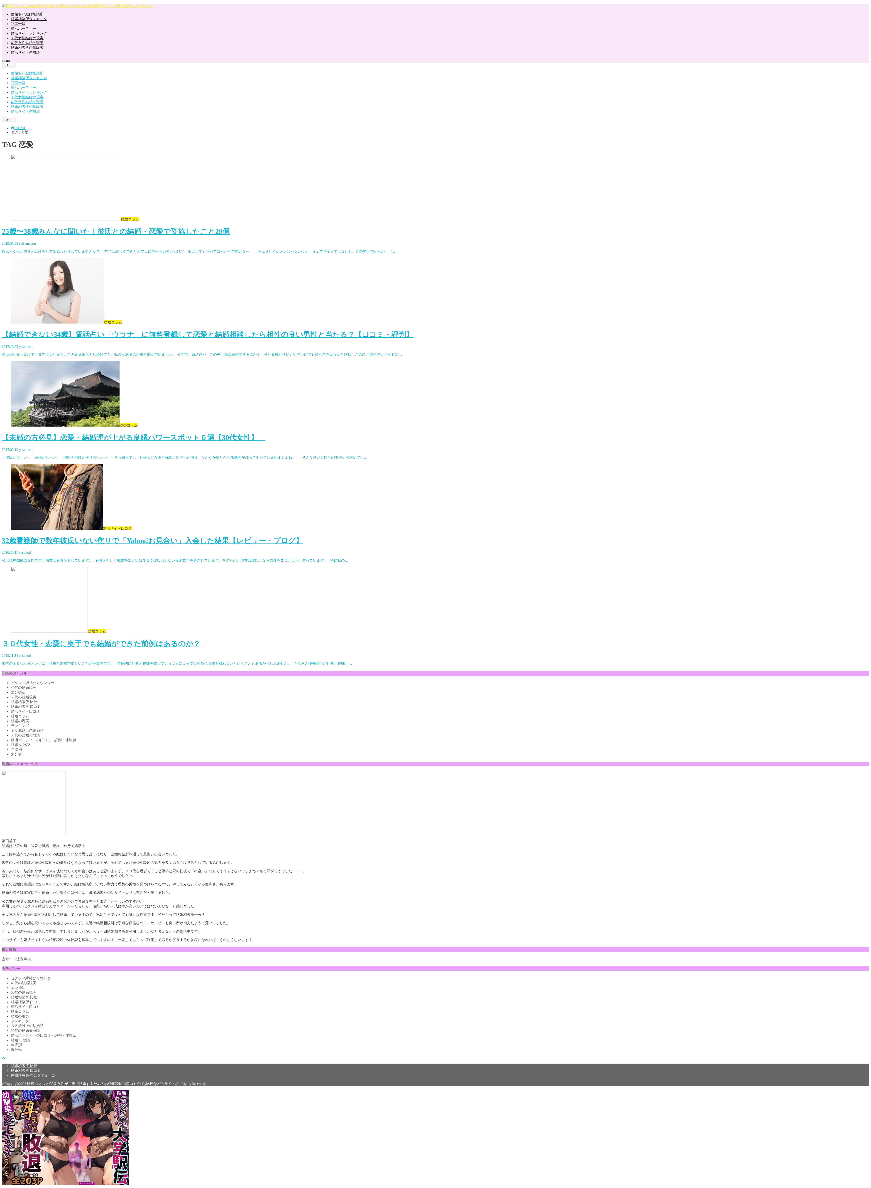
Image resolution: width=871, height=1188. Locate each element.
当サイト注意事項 (16, 959)
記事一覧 (18, 24)
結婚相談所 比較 (24, 702)
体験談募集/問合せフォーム (33, 1075)
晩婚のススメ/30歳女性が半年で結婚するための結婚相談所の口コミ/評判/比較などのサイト (101, 1084)
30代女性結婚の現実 (27, 38)
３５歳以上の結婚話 (27, 730)
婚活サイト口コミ (25, 711)
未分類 (16, 754)
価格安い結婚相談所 (27, 14)
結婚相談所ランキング (29, 19)
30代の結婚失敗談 (25, 735)
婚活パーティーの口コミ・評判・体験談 (43, 740)
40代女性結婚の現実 (27, 43)
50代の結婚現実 (23, 697)
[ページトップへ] (3, 1058)
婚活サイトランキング (29, 33)
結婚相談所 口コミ (26, 707)
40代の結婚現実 (23, 687)
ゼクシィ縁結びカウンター (32, 683)
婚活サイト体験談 (25, 52)
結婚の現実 (20, 721)
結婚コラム (20, 716)
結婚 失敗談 (20, 745)
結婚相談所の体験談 (27, 47)
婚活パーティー (23, 28)
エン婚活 (18, 692)
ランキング (20, 726)
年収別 (16, 749)
